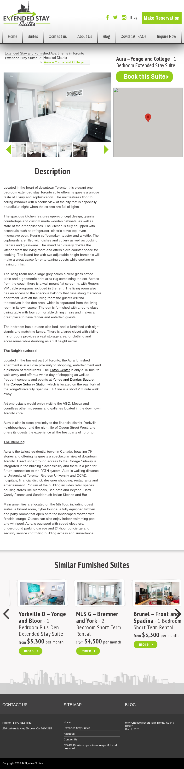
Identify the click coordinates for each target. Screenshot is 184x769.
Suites (33, 36)
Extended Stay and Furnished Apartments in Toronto (44, 53)
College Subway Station (28, 384)
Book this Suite (144, 76)
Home (12, 36)
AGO (66, 403)
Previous (8, 149)
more (21, 651)
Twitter (115, 17)
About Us (84, 36)
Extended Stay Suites (21, 58)
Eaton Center (60, 370)
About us (69, 733)
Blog (134, 17)
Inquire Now (166, 36)
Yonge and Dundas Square (73, 379)
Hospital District (55, 58)
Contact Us (70, 739)
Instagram (124, 17)
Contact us (58, 36)
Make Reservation (161, 18)
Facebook (107, 17)
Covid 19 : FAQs (133, 36)
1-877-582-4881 (22, 722)
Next (106, 149)
